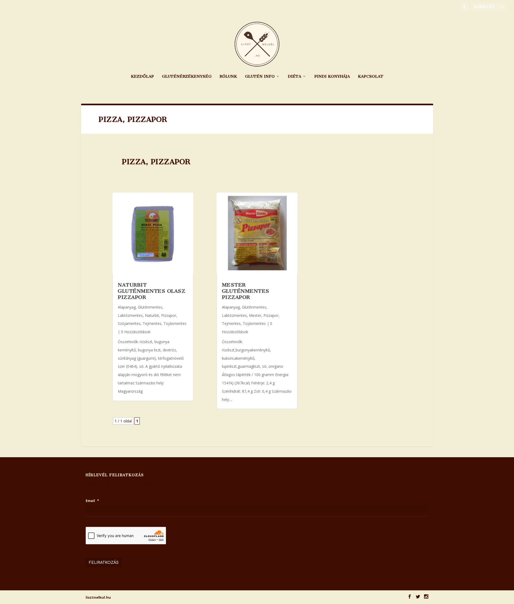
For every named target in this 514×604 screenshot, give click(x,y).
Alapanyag (127, 307)
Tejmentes (152, 323)
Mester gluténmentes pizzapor (245, 291)
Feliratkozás (104, 563)
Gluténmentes (150, 307)
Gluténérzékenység (186, 76)
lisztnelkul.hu (98, 597)
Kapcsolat (370, 76)
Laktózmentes (130, 315)
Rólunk (228, 76)
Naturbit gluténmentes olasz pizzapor (151, 291)
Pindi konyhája (332, 76)
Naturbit (152, 315)
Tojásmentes (175, 323)
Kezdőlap (142, 76)
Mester (255, 315)
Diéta (294, 76)
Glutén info (260, 76)
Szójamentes (129, 323)
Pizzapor (168, 315)
